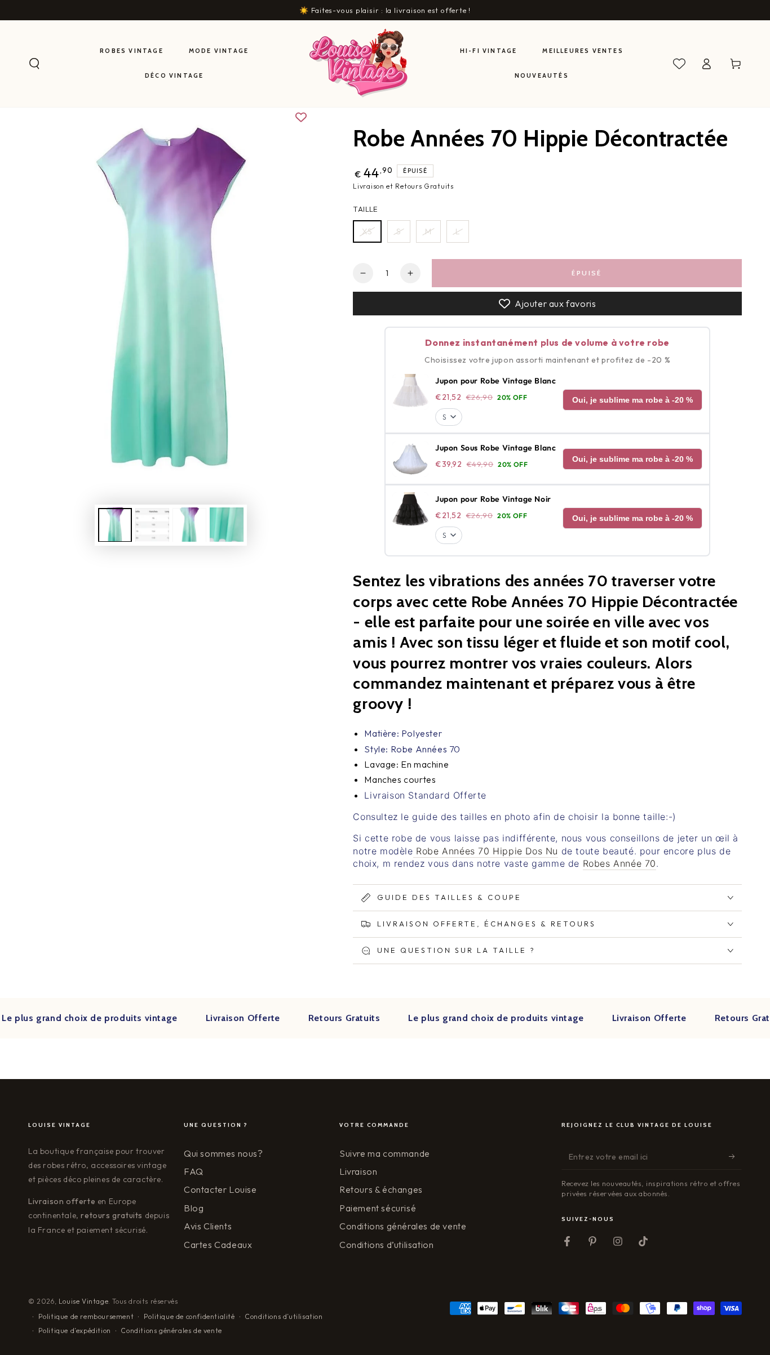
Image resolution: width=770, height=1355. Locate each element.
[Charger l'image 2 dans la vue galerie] (152, 524)
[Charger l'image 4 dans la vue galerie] (227, 524)
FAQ (193, 1171)
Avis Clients (208, 1226)
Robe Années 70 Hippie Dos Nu (485, 851)
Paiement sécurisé (377, 1208)
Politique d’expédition (74, 1330)
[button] (34, 63)
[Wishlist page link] (679, 63)
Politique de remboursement (86, 1316)
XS (367, 231)
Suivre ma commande (384, 1153)
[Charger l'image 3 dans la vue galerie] (189, 524)
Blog (193, 1208)
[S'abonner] (735, 1156)
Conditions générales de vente (402, 1226)
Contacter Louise (220, 1189)
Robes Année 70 (619, 863)
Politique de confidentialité (189, 1316)
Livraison (358, 1171)
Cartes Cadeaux (218, 1244)
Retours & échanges (381, 1189)
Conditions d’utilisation (386, 1244)
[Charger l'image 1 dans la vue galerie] (115, 524)
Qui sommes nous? (223, 1153)
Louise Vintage (83, 1301)
